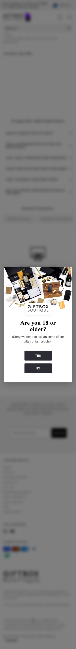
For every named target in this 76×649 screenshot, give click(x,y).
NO (38, 368)
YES (38, 355)
